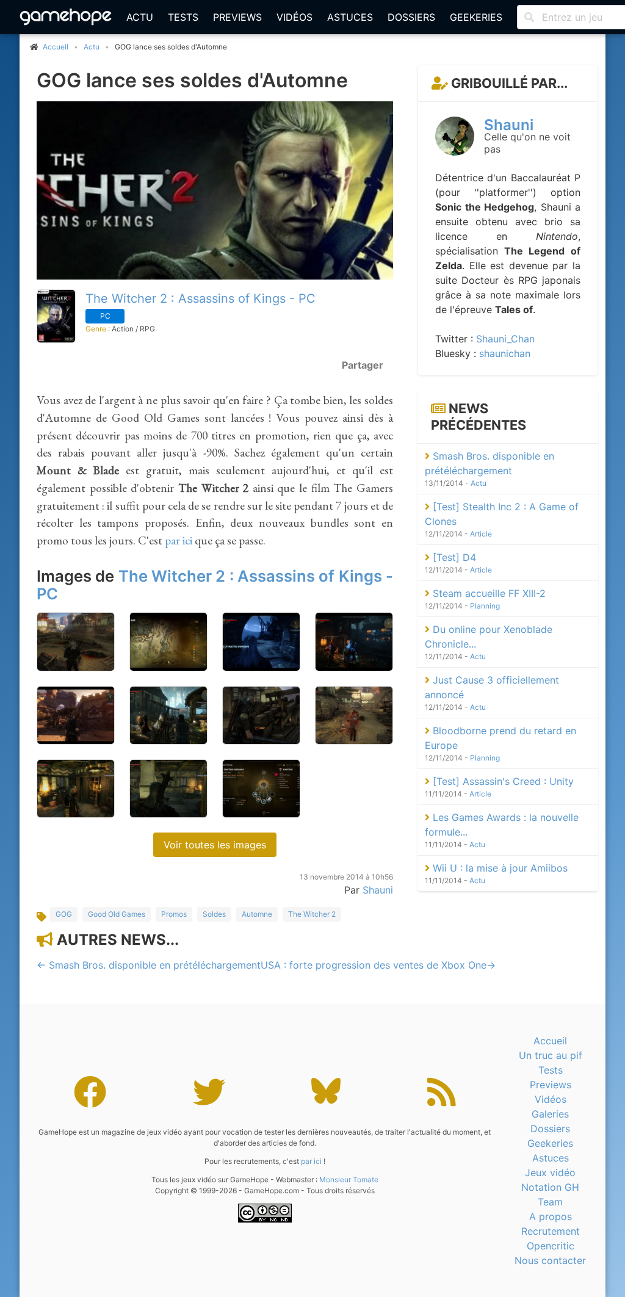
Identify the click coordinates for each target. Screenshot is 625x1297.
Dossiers (411, 17)
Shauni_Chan (505, 339)
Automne (257, 914)
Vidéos (294, 17)
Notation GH (550, 1187)
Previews (237, 17)
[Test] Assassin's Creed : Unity (502, 781)
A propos (550, 1216)
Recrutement (550, 1231)
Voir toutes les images (215, 845)
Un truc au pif (550, 1055)
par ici (178, 540)
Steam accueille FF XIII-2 (488, 593)
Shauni (378, 890)
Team (550, 1202)
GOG (64, 914)
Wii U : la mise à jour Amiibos (499, 868)
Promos (174, 914)
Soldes (214, 914)
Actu (139, 17)
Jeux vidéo (550, 1172)
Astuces (350, 17)
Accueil (550, 1041)
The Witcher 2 (312, 914)
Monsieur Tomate (348, 1179)
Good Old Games (116, 914)
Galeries (550, 1114)
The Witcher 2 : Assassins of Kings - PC (200, 298)
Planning (485, 605)
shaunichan (504, 353)
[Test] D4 (453, 557)
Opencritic (550, 1246)
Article (481, 533)
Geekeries (476, 17)
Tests (183, 17)
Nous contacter (550, 1260)
